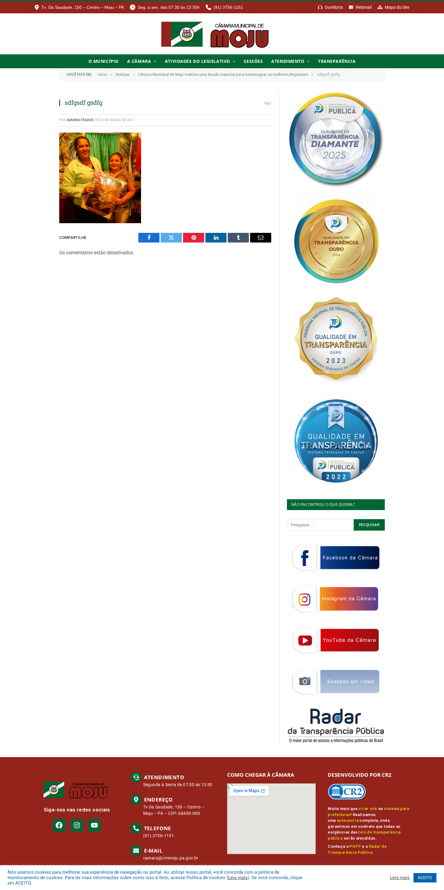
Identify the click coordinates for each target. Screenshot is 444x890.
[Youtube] (94, 825)
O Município (103, 61)
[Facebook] (59, 825)
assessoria (348, 820)
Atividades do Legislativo (197, 61)
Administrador (80, 120)
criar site (368, 808)
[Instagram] (77, 825)
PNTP (355, 846)
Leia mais (238, 877)
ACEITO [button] (425, 877)
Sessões (253, 61)
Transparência (337, 61)
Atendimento (287, 61)
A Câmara (139, 61)
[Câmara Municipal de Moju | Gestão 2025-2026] (222, 34)
